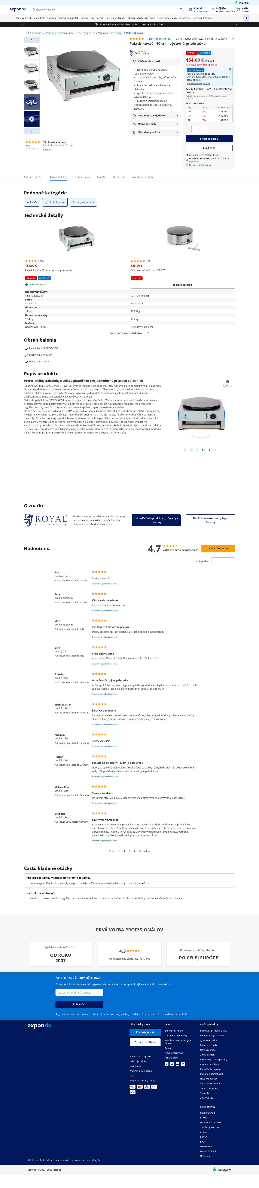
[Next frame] (215, 450)
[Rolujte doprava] (236, 24)
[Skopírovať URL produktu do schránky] (233, 39)
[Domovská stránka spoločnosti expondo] (27, 33)
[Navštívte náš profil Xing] (183, 1065)
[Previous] (32, 40)
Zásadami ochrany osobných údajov (120, 1014)
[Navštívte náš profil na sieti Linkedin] (177, 1065)
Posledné (144, 851)
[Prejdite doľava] (23, 24)
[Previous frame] (209, 450)
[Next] (32, 131)
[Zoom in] (191, 450)
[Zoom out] (197, 450)
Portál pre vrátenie (145, 1042)
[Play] (185, 450)
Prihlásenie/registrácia (198, 83)
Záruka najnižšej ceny (200, 165)
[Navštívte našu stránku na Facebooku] (172, 1065)
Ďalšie (135, 851)
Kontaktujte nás (145, 1032)
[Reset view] (203, 450)
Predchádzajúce (120, 851)
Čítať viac (47, 149)
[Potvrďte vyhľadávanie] (181, 9)
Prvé (111, 851)
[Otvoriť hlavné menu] (11, 18)
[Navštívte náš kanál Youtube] (166, 1065)
